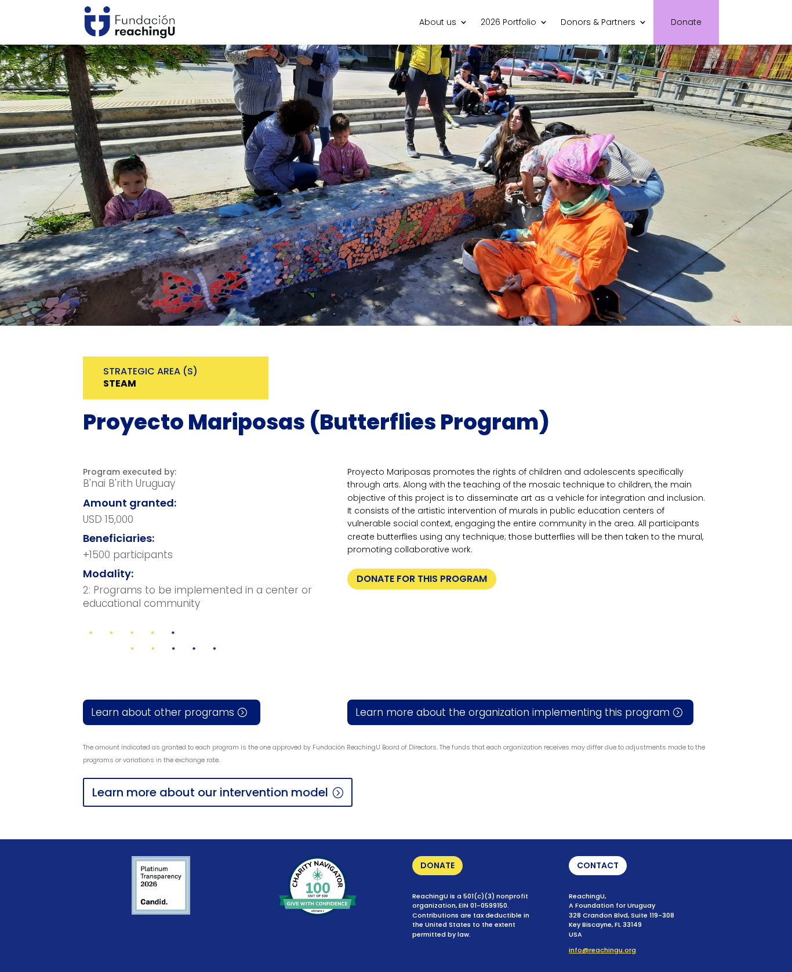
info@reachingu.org (602, 950)
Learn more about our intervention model (210, 792)
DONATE (437, 865)
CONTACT (598, 865)
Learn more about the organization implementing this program (512, 712)
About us (437, 22)
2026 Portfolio (508, 22)
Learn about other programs (162, 712)
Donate (686, 22)
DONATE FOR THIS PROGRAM (422, 578)
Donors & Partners (598, 22)
